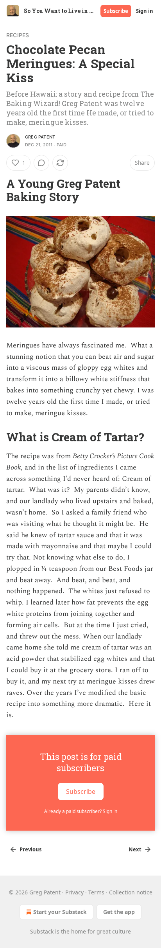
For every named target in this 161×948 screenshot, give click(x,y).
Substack (42, 931)
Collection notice (130, 892)
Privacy (74, 892)
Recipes (17, 35)
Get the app (119, 912)
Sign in (144, 10)
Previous (30, 849)
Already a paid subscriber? (80, 811)
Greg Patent (40, 137)
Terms (96, 892)
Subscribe (116, 10)
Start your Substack (60, 912)
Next (135, 849)
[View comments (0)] (41, 163)
